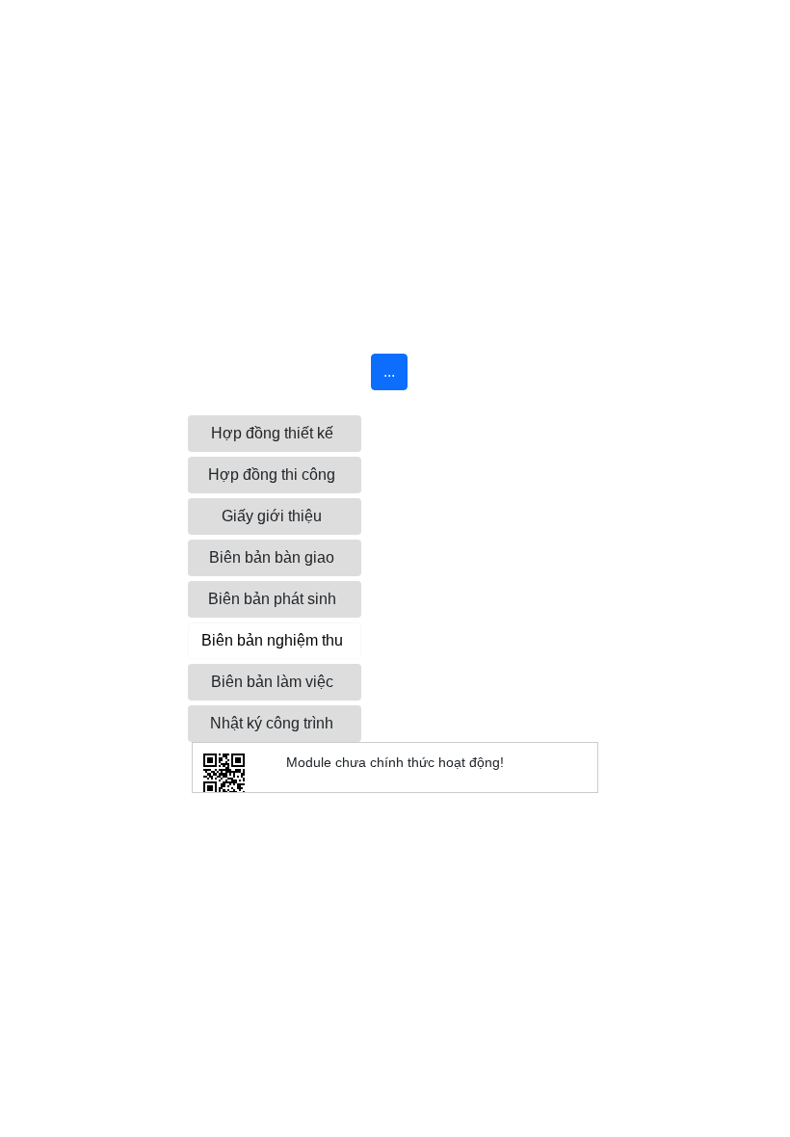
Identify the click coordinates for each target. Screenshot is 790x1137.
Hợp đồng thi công (271, 474)
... (389, 371)
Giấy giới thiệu (272, 516)
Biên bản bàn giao (271, 557)
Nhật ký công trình (271, 723)
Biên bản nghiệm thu (272, 640)
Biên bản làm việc (272, 682)
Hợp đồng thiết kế (272, 433)
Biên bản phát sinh (272, 599)
